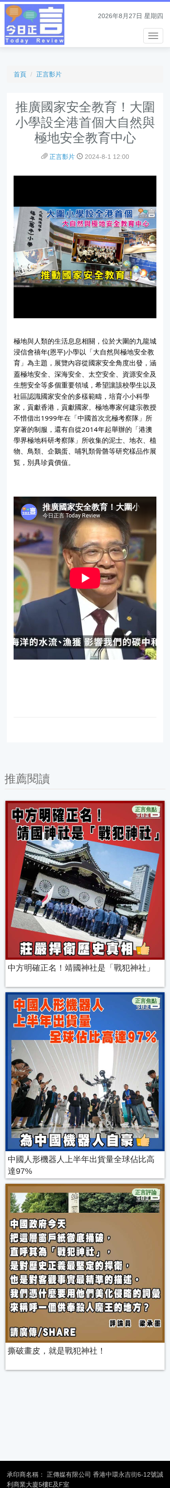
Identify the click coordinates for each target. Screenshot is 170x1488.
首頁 (20, 74)
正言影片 (49, 74)
